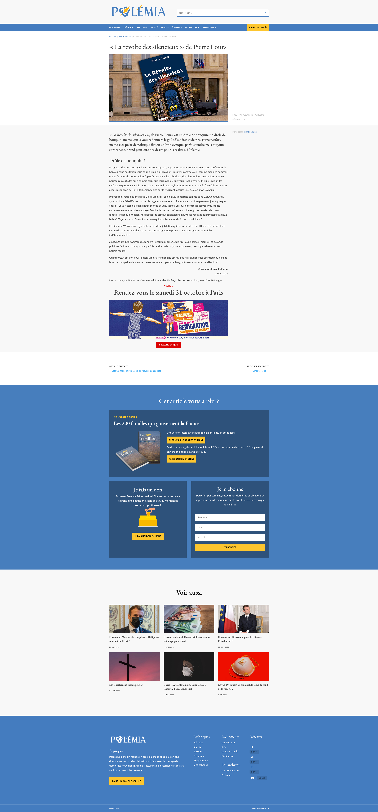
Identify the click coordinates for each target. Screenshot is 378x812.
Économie (177, 27)
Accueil (113, 36)
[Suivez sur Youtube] (253, 778)
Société (154, 27)
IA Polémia (114, 27)
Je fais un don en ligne (148, 536)
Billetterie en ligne (168, 344)
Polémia (246, 115)
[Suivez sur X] (252, 757)
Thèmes (127, 27)
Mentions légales (260, 808)
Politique (142, 27)
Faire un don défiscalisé (126, 781)
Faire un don (256, 27)
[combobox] (223, 12)
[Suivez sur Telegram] (252, 747)
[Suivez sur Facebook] (252, 767)
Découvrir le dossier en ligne (186, 440)
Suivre (254, 751)
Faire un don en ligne (181, 459)
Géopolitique (192, 27)
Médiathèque (209, 27)
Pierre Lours (250, 132)
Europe (165, 27)
